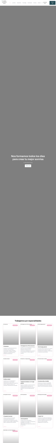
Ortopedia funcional (8, 416)
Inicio (10, 2)
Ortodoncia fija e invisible (43, 381)
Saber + (5, 355)
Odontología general (42, 346)
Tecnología (24, 2)
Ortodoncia (6, 346)
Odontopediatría (24, 418)
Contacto (34, 2)
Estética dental (7, 379)
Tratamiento (19, 2)
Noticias (39, 2)
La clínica (13, 2)
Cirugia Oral (40, 416)
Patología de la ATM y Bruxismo (28, 345)
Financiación (30, 2)
